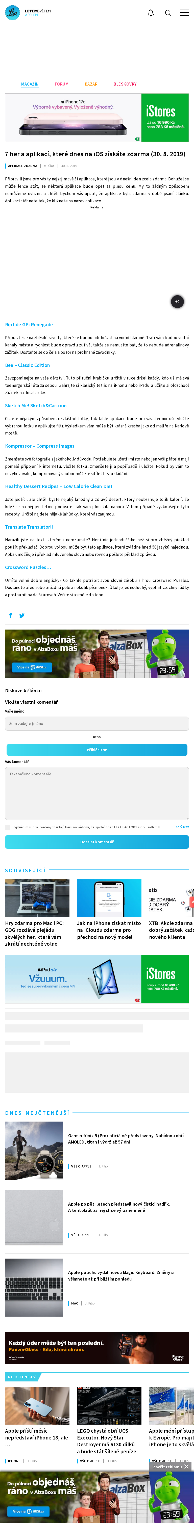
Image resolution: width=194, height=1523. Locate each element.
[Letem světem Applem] (28, 12)
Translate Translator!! (29, 527)
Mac (74, 1303)
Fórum (62, 84)
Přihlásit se (97, 750)
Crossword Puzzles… (28, 567)
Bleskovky (125, 84)
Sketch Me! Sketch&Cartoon (36, 405)
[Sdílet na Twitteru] (21, 616)
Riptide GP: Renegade (29, 324)
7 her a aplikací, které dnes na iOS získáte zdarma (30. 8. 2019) (95, 154)
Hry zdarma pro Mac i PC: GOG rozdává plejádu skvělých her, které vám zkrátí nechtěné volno (34, 933)
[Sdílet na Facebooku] (10, 616)
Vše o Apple (81, 1166)
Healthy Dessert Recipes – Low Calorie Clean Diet (59, 486)
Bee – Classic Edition (27, 365)
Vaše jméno (15, 711)
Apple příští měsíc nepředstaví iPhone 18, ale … (36, 1437)
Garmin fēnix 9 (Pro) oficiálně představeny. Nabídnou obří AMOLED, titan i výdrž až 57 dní (125, 1139)
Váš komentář (17, 762)
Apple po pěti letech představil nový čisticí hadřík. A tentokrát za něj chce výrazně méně (119, 1207)
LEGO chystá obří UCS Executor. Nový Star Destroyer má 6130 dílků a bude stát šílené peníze (106, 1441)
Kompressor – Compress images (40, 446)
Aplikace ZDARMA (22, 166)
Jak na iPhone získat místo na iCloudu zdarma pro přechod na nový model (109, 930)
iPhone (14, 1461)
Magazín (30, 84)
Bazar (91, 84)
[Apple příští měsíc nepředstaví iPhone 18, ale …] (37, 1406)
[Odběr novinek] (150, 14)
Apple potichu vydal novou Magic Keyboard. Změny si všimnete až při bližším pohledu (121, 1275)
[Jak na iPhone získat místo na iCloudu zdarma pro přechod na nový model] (109, 898)
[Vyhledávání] (168, 12)
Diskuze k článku (23, 690)
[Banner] (97, 1497)
